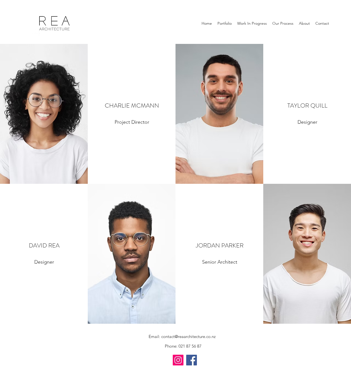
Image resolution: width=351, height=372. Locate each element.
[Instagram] (178, 360)
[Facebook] (191, 360)
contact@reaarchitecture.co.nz (188, 336)
